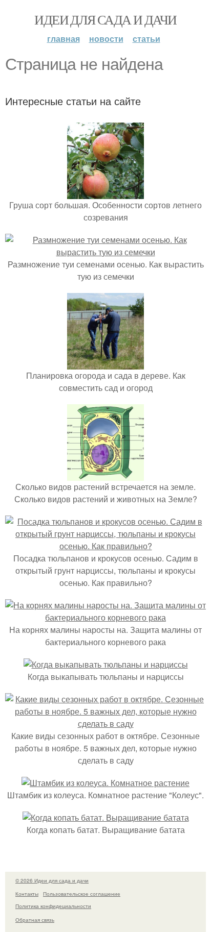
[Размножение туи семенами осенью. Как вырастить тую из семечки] (105, 252)
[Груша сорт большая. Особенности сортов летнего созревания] (105, 193)
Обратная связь (34, 919)
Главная (63, 38)
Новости (106, 38)
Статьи (146, 38)
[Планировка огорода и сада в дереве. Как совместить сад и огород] (105, 363)
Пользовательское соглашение (81, 893)
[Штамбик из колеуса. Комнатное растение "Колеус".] (105, 783)
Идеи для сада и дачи (105, 19)
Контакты (26, 893)
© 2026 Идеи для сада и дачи (52, 880)
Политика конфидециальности (53, 906)
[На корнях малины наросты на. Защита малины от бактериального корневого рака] (105, 617)
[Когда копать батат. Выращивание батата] (106, 817)
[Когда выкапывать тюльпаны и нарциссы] (106, 664)
